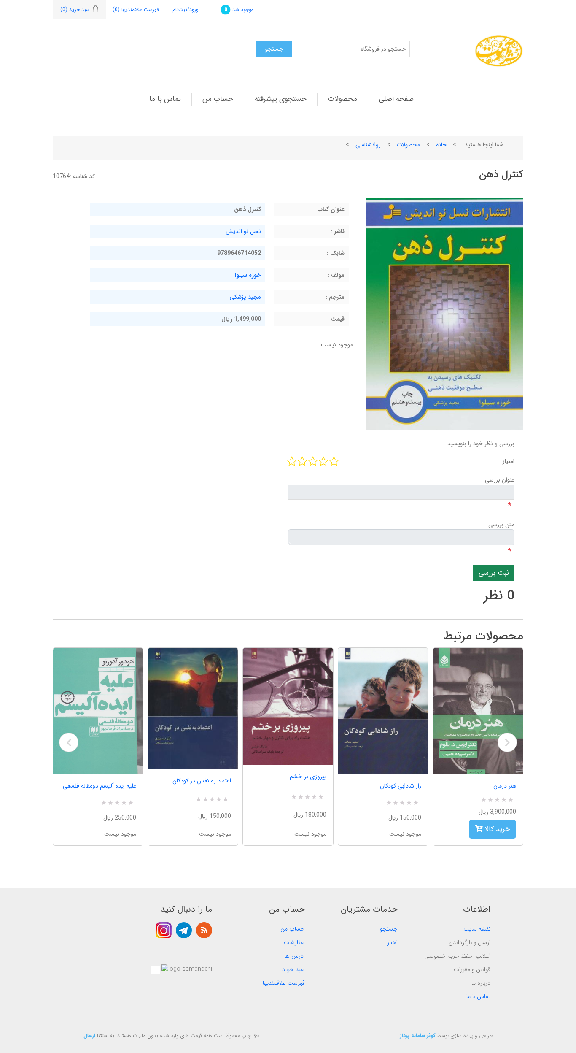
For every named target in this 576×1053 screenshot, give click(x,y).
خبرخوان (204, 930)
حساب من (217, 99)
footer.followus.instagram (164, 930)
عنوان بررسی (499, 480)
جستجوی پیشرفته (281, 99)
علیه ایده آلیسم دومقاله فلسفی (99, 785)
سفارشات (294, 942)
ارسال (89, 1035)
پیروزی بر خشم (308, 776)
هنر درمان (504, 785)
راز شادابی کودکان (400, 785)
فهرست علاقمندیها (284, 983)
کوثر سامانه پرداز (418, 1035)
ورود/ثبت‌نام (185, 9)
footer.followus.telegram (184, 930)
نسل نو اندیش (243, 231)
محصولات (342, 99)
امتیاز (508, 461)
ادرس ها (294, 956)
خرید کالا (496, 829)
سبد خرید (293, 969)
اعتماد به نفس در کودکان (201, 780)
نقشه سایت (476, 929)
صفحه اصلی (396, 99)
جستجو (389, 929)
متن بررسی (501, 524)
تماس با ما (165, 99)
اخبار (392, 942)
